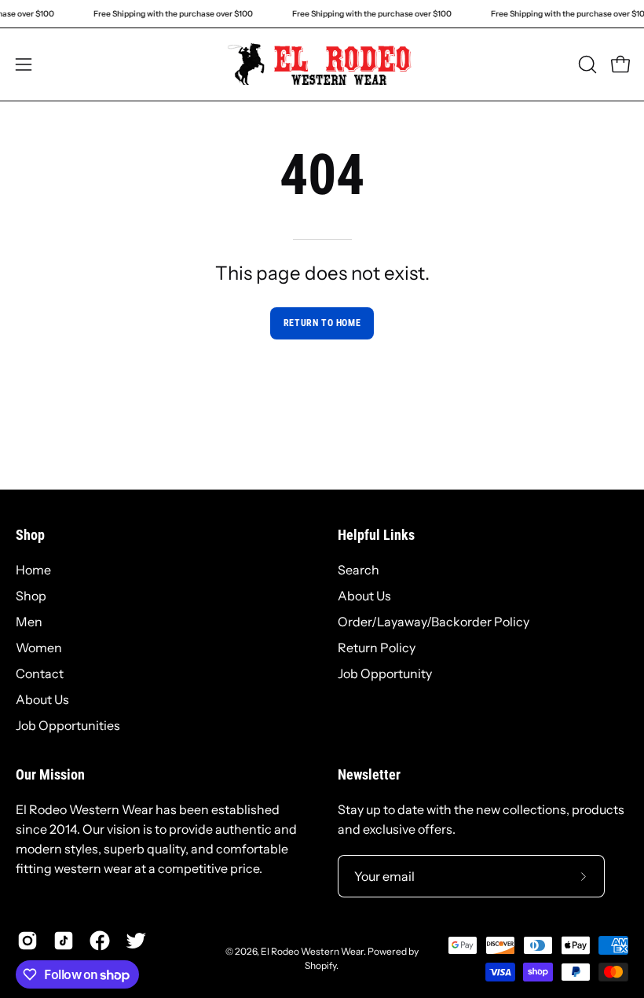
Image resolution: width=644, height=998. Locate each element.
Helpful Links (376, 535)
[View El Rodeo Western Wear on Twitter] (136, 940)
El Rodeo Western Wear (312, 951)
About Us (42, 699)
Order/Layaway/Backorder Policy (433, 621)
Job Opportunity (385, 673)
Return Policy (376, 647)
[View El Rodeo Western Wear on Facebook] (100, 940)
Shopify (320, 965)
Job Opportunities (68, 725)
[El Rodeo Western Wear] (322, 64)
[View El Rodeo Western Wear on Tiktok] (63, 940)
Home (33, 570)
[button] (586, 64)
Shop (30, 535)
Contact (40, 673)
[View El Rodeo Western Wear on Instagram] (27, 940)
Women (39, 647)
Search (358, 570)
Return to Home (322, 322)
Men (29, 621)
